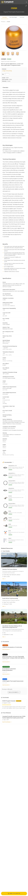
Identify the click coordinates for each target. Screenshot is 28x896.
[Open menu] (26, 2)
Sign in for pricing (7, 70)
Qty (3, 74)
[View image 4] (17, 53)
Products (3, 21)
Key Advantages (13, 17)
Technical (22, 17)
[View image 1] (3, 53)
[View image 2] (8, 53)
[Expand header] (26, 6)
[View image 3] (13, 53)
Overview (4, 17)
